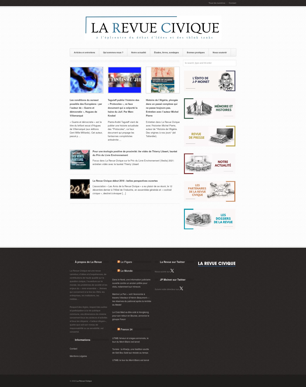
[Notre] (209, 173)
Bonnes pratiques (196, 52)
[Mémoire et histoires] (209, 117)
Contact (232, 3)
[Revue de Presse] (209, 145)
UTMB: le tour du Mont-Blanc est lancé (130, 360)
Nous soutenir (220, 52)
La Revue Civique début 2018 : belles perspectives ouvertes (125, 180)
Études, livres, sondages (166, 52)
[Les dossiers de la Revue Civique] (209, 228)
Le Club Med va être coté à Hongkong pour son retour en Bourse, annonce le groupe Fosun (130, 316)
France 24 (126, 329)
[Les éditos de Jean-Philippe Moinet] (209, 90)
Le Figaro (126, 262)
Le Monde (127, 270)
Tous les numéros (217, 3)
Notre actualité (138, 52)
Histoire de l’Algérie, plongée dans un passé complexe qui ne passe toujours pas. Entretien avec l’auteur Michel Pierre (162, 107)
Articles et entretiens (84, 52)
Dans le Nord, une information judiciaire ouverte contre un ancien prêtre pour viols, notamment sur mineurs (131, 283)
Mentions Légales (78, 355)
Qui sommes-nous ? (113, 52)
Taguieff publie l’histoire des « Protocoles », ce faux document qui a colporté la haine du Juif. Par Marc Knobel (123, 107)
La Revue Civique (84, 380)
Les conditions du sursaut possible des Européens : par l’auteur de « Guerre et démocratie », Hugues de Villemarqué (86, 107)
